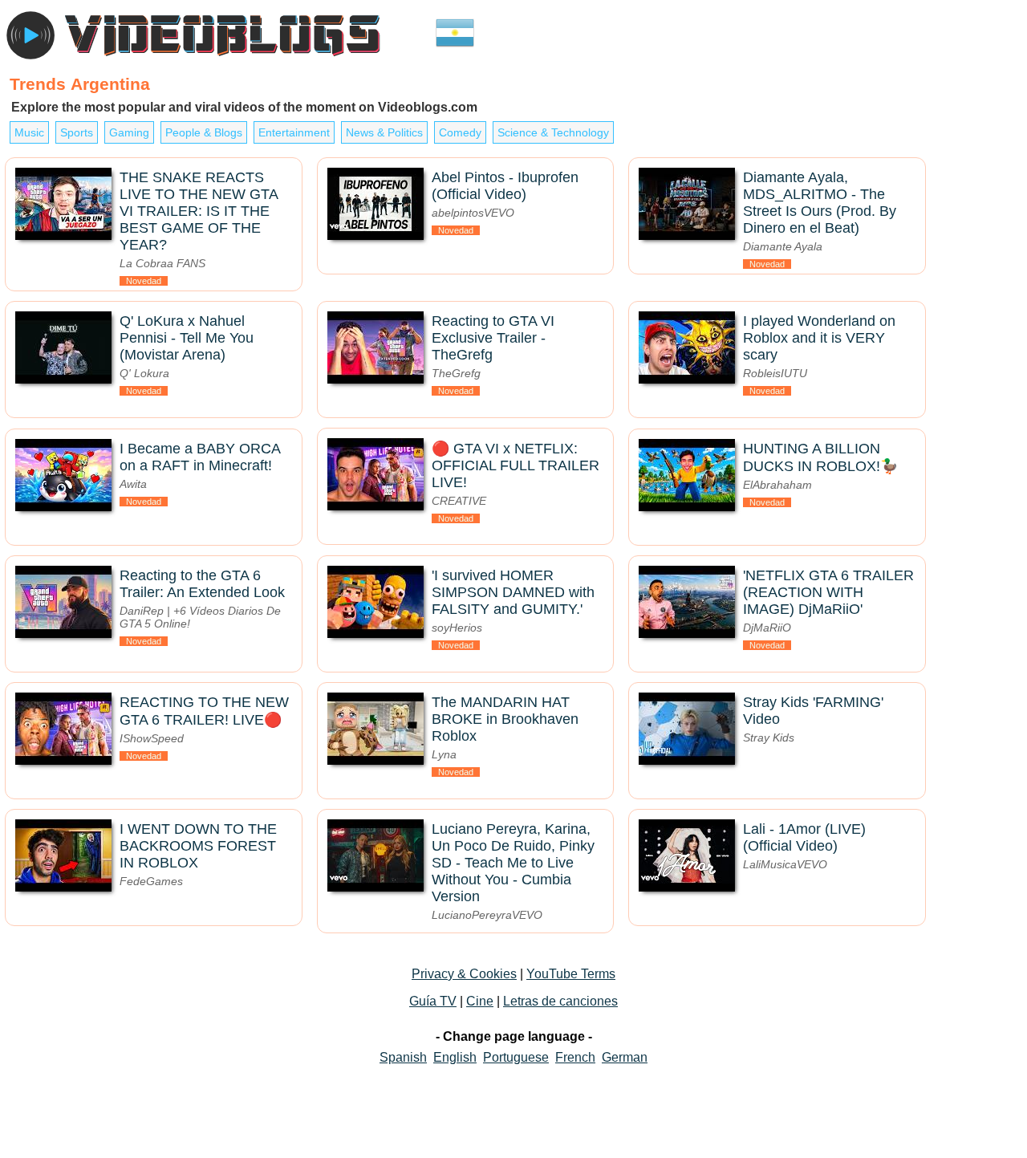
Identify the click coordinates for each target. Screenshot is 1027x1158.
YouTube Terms (570, 974)
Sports (76, 132)
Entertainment (294, 132)
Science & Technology (553, 132)
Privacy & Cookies (464, 974)
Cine (479, 1001)
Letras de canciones (560, 1001)
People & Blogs (203, 132)
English (455, 1057)
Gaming (129, 132)
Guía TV (433, 1001)
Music (29, 132)
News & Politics (384, 132)
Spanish (403, 1057)
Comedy (460, 132)
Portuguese (516, 1057)
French (575, 1057)
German (624, 1057)
